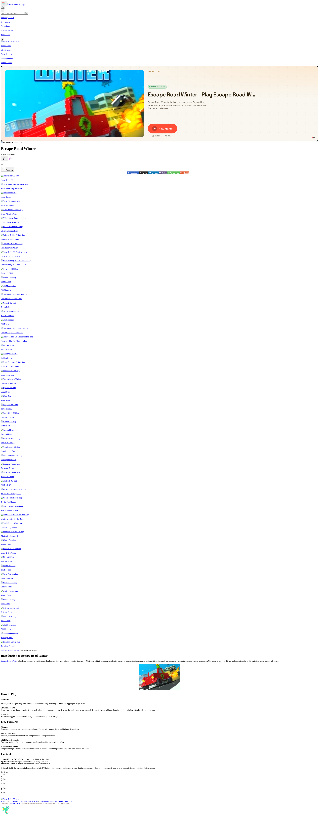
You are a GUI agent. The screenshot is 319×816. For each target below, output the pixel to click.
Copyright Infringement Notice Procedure (55, 801)
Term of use (33, 801)
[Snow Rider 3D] (16, 4)
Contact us (13, 801)
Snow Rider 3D (16, 803)
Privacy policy (23, 801)
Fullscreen (9, 170)
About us (4, 801)
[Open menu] (4, 3)
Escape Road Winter (9, 661)
